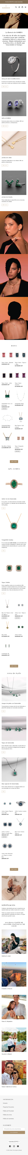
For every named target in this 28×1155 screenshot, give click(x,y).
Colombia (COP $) (13, 1141)
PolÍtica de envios (7, 1114)
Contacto (5, 1103)
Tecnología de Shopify (17, 1150)
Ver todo (14, 461)
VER (3, 508)
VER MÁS (4, 126)
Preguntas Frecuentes (8, 1107)
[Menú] (25, 7)
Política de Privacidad (8, 1111)
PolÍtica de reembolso (8, 1118)
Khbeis (11, 1150)
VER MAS (4, 86)
